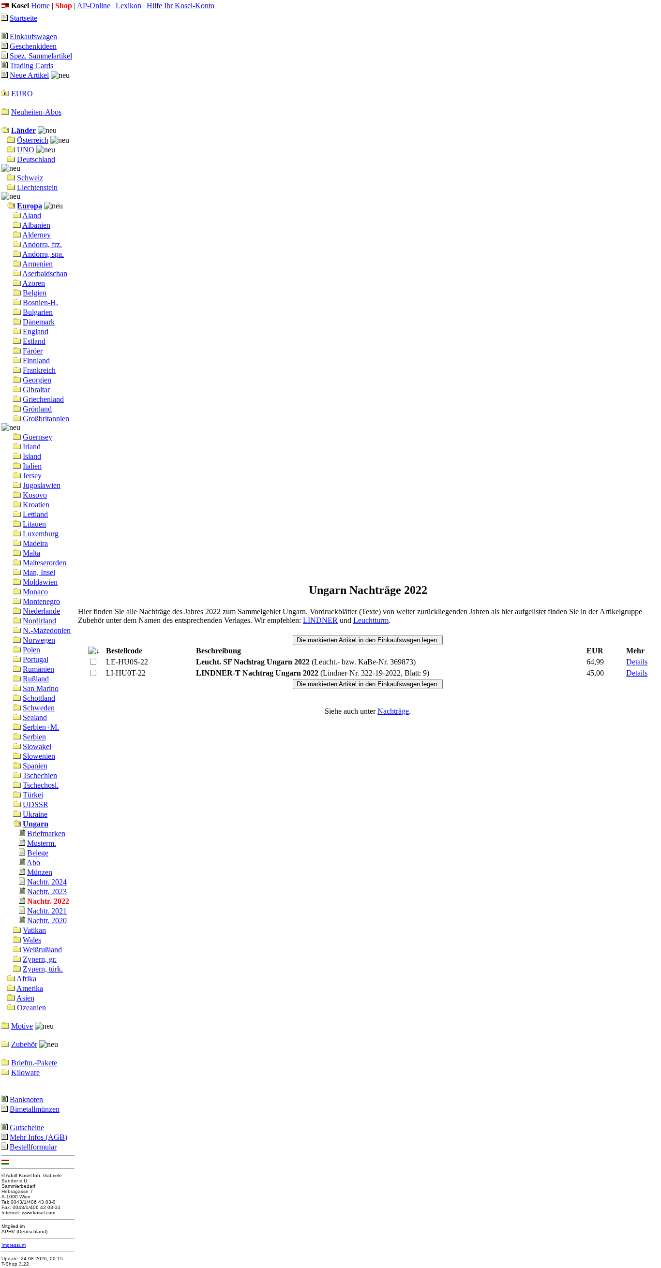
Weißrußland (42, 949)
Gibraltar (36, 389)
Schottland (39, 698)
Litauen (34, 524)
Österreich (32, 140)
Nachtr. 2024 (47, 882)
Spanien (35, 766)
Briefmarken (46, 833)
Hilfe (154, 5)
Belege (37, 853)
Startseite (23, 18)
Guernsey (37, 437)
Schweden (39, 708)
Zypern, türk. (43, 969)
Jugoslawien (41, 485)
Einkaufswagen (33, 36)
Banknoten (26, 1099)
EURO (22, 93)
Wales (32, 940)
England (35, 331)
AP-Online (93, 5)
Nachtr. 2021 (47, 911)
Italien (32, 466)
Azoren (33, 283)
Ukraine (35, 814)
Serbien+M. (41, 727)
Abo (33, 862)
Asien (25, 998)
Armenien (37, 264)
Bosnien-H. (40, 302)
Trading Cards (31, 65)
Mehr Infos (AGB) (38, 1137)
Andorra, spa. (43, 254)
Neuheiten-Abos (36, 112)
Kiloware (25, 1072)
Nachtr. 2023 (47, 891)
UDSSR (35, 804)
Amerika (29, 988)
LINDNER (320, 620)
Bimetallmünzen (35, 1109)
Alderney (36, 235)
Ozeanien (31, 1007)
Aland (31, 215)
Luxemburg (41, 534)
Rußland (36, 679)
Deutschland (36, 159)
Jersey (32, 476)
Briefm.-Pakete (34, 1063)
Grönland (37, 409)
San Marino (41, 688)
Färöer (33, 351)
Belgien (34, 293)
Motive (22, 1026)
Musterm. (41, 843)
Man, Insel (39, 572)
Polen (31, 650)
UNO (25, 150)
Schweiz (30, 178)
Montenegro (41, 601)
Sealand (35, 717)
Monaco (35, 592)
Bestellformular (33, 1147)
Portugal (35, 659)
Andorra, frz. (42, 244)
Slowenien (39, 756)
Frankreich (39, 370)
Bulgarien (38, 312)
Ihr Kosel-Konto (189, 5)
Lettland (35, 514)
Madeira (35, 543)
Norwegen (39, 640)
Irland (32, 446)
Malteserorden (44, 563)
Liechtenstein (37, 187)
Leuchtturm (371, 620)
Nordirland (39, 621)
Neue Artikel (29, 75)
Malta (31, 553)
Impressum (13, 1245)
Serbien (34, 737)
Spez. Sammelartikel (41, 56)
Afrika (26, 978)
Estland (34, 341)
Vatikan (34, 930)
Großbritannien (46, 418)
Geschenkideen (33, 46)
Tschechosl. (41, 785)
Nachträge (393, 711)
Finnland (36, 360)
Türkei (33, 795)
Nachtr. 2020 (47, 920)
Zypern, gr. (40, 959)
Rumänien (38, 669)
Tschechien (40, 775)
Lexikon (128, 5)
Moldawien (40, 582)
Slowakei (37, 746)
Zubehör (24, 1044)
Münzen (39, 872)
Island (32, 456)
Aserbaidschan (44, 273)
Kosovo (35, 495)
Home (40, 5)
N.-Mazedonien (47, 630)
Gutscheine (27, 1127)
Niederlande (41, 611)
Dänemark (39, 322)
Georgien (37, 380)
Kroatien (36, 505)
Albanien (36, 225)
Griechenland (43, 399)
